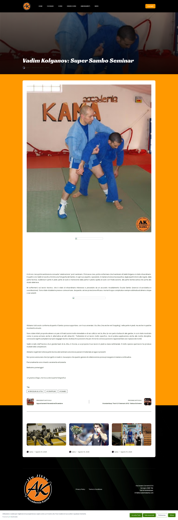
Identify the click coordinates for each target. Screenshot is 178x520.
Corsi (60, 6)
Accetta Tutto (136, 515)
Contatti (150, 6)
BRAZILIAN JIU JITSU (35, 391)
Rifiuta (172, 515)
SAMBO (62, 391)
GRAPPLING (51, 391)
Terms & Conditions (95, 489)
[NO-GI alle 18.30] (46, 434)
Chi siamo (50, 6)
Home (40, 6)
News (96, 6)
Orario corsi (71, 6)
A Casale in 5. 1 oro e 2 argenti (124, 449)
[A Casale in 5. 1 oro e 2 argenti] (131, 434)
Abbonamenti (85, 6)
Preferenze (162, 515)
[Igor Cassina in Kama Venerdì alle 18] (89, 434)
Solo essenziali (149, 515)
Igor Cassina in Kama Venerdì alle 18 (84, 449)
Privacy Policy (80, 489)
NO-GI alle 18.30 (33, 449)
